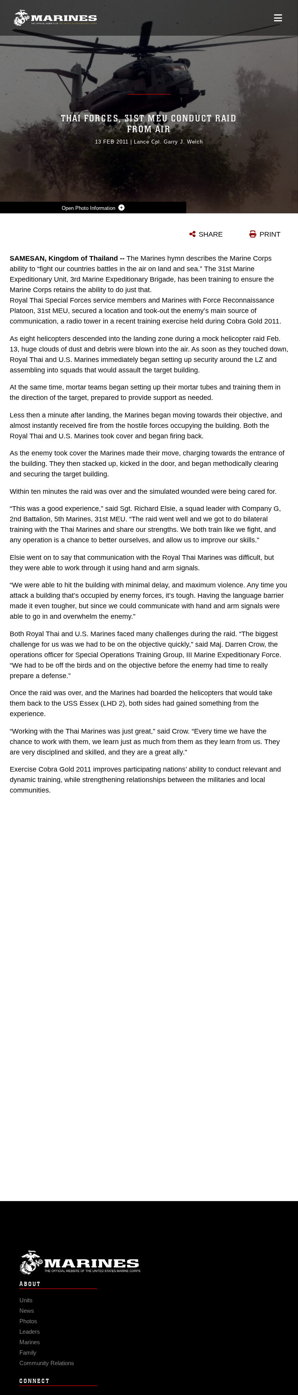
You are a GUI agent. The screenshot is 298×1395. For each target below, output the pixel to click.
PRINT (270, 234)
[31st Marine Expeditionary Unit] (55, 18)
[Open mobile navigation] (278, 18)
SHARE (211, 234)
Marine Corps (149, 1262)
